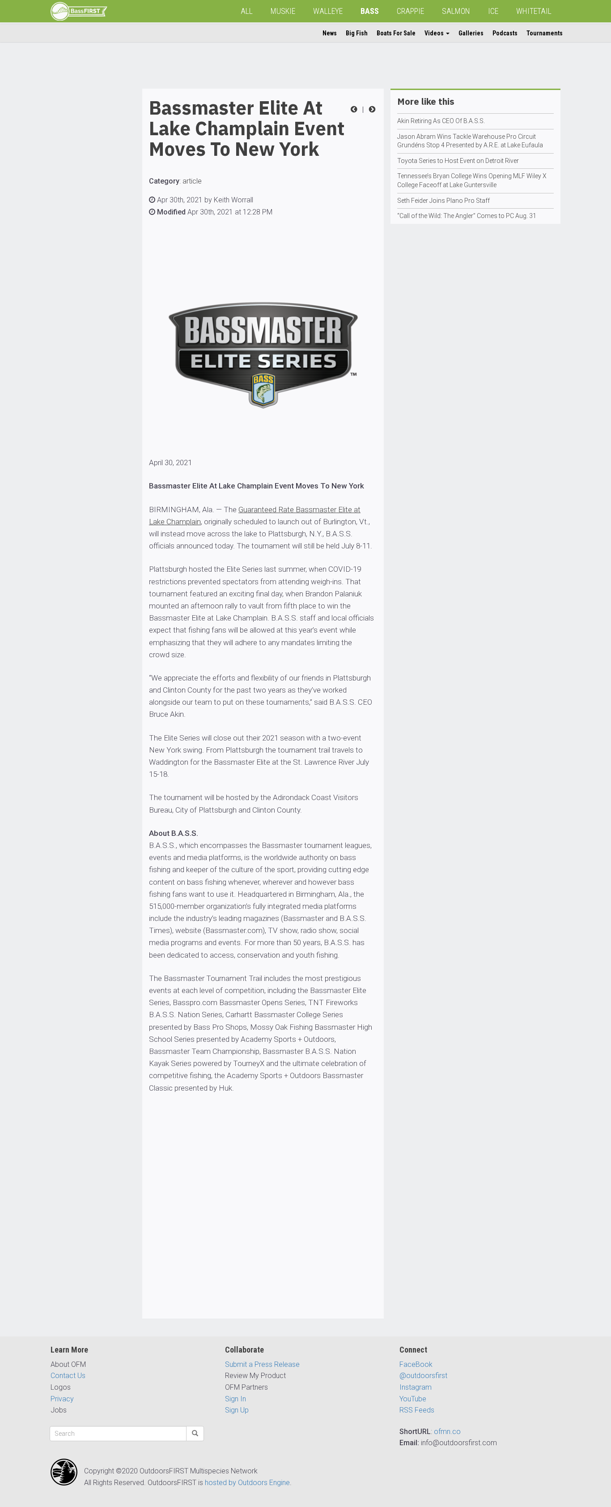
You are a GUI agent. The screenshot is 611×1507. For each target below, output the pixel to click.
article (192, 181)
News (329, 33)
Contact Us (68, 1375)
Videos (434, 33)
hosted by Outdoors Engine (247, 1482)
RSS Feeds (416, 1410)
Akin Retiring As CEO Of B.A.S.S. (441, 120)
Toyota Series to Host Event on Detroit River (458, 160)
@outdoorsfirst (423, 1375)
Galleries (471, 33)
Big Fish (357, 33)
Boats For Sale (396, 33)
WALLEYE (328, 11)
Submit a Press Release (262, 1364)
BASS (370, 11)
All (247, 11)
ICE (493, 11)
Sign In (235, 1399)
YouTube (412, 1399)
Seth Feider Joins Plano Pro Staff (443, 200)
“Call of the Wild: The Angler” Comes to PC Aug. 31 (466, 215)
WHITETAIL (534, 11)
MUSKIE (283, 11)
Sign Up (237, 1410)
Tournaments (544, 33)
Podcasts (505, 33)
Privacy (62, 1399)
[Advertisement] (86, 223)
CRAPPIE (410, 11)
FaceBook (416, 1364)
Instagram (415, 1387)
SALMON (456, 11)
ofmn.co (447, 1431)
